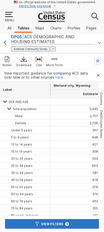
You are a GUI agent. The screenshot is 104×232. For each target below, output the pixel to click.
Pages (91, 28)
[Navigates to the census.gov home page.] (52, 20)
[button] (9, 17)
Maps (40, 28)
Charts (56, 28)
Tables (23, 28)
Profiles (74, 28)
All (9, 28)
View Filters (54, 224)
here (59, 77)
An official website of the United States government (57, 2)
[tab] (101, 99)
